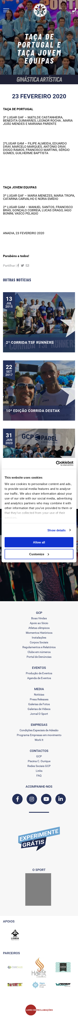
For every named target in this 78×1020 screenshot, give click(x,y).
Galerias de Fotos (39, 704)
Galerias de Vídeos (39, 709)
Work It (39, 739)
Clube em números (39, 652)
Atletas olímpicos (39, 627)
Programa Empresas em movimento (39, 735)
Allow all (39, 542)
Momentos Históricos (39, 632)
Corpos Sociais (39, 642)
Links (39, 770)
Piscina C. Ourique (39, 761)
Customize (36, 554)
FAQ (39, 775)
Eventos (39, 667)
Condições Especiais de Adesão (39, 730)
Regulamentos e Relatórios (39, 647)
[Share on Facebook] (18, 265)
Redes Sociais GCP (39, 766)
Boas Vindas (39, 618)
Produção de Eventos (39, 673)
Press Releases (39, 699)
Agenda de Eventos (39, 678)
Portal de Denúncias (39, 656)
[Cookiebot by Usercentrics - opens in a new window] (56, 463)
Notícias (39, 694)
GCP (39, 756)
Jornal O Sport (39, 713)
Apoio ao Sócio (39, 623)
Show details (56, 530)
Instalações (39, 637)
